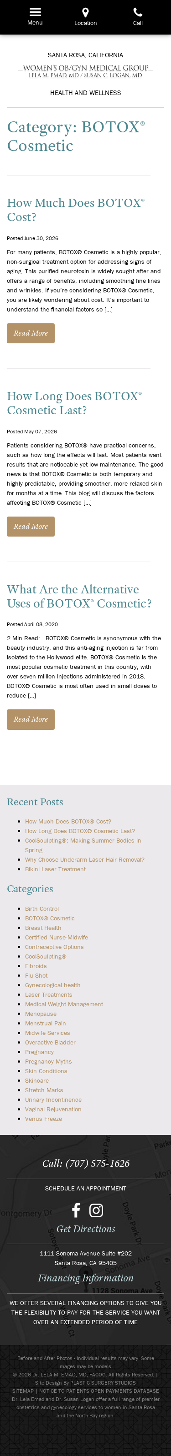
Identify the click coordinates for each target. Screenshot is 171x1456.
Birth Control (42, 908)
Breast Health (43, 928)
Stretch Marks (44, 1090)
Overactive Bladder (50, 1042)
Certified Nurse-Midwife (56, 937)
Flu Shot (36, 975)
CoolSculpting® (46, 956)
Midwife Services (47, 1033)
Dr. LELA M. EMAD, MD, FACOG (85, 70)
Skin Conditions (46, 1071)
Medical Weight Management (64, 1004)
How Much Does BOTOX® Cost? (76, 210)
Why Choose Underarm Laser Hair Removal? (85, 859)
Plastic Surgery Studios (103, 1382)
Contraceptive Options (54, 947)
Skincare (37, 1080)
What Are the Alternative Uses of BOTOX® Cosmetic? (79, 596)
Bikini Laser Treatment (55, 869)
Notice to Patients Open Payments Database (99, 1390)
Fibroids (36, 966)
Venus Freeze (43, 1119)
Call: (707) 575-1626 (86, 1163)
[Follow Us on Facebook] (76, 1210)
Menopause (41, 1013)
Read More (31, 333)
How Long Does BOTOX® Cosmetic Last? (74, 403)
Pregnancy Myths (48, 1061)
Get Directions (85, 1228)
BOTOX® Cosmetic (50, 918)
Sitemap (23, 1390)
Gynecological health (53, 985)
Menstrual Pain (45, 1023)
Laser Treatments (49, 994)
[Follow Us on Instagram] (96, 1210)
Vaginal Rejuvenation (53, 1109)
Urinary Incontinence (53, 1099)
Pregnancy (39, 1052)
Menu (33, 11)
